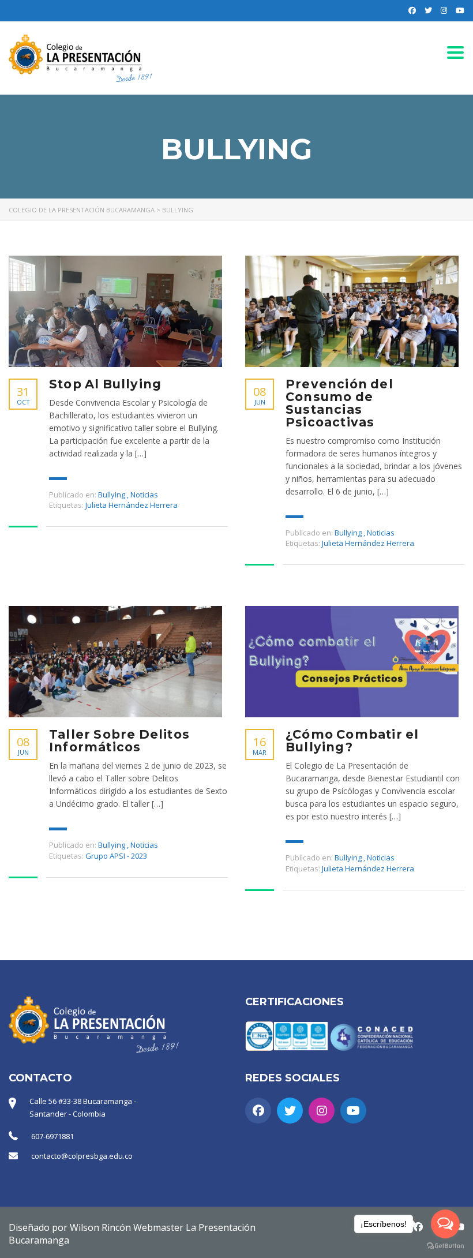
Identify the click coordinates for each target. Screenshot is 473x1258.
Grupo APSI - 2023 (116, 856)
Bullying (111, 494)
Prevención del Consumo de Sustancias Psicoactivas (339, 403)
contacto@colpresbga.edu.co (82, 1156)
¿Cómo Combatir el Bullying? (352, 741)
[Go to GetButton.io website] (445, 1246)
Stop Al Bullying (105, 384)
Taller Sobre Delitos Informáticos (119, 741)
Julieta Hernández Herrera (131, 505)
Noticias (144, 494)
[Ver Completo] (115, 311)
